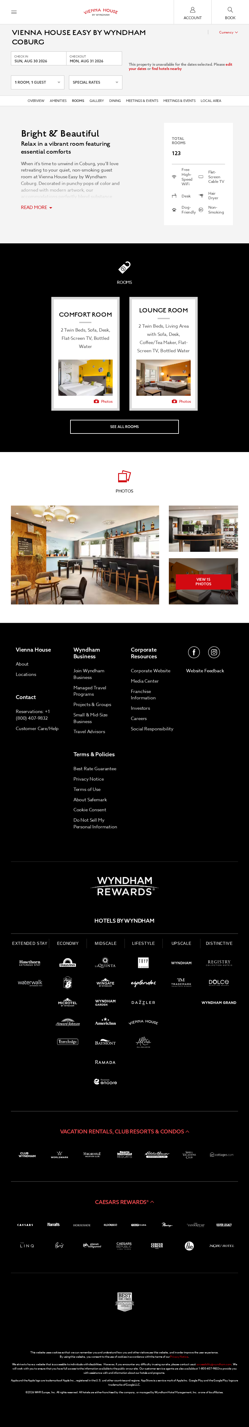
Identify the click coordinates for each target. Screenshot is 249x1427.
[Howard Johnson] (67, 1023)
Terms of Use (87, 789)
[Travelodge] (67, 1043)
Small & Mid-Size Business (90, 718)
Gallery (97, 100)
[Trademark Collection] (181, 984)
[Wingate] (105, 984)
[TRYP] (143, 964)
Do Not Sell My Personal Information (95, 823)
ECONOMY (68, 943)
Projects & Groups (92, 704)
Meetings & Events (142, 100)
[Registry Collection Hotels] (219, 964)
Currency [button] (226, 32)
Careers (139, 718)
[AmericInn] (105, 1023)
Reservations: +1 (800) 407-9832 (33, 715)
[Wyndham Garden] (105, 1003)
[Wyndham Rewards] (124, 886)
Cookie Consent (89, 809)
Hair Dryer (213, 195)
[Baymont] (105, 1043)
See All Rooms (124, 426)
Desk (186, 196)
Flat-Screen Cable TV (216, 177)
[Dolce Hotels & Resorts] (219, 984)
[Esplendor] (143, 984)
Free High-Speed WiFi (187, 176)
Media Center (145, 681)
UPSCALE (182, 943)
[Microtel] (67, 1003)
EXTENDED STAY (29, 943)
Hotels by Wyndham (124, 920)
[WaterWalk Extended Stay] (29, 984)
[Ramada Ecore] (105, 1082)
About (22, 664)
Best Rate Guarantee (94, 768)
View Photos (203, 581)
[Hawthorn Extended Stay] (29, 964)
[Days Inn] (67, 964)
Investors (140, 708)
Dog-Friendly (189, 209)
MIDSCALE (106, 943)
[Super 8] (67, 984)
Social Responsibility (152, 729)
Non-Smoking (216, 209)
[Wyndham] (181, 964)
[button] (124, 1131)
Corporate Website (150, 670)
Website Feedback (205, 670)
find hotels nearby (167, 68)
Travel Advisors (89, 731)
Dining (115, 100)
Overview (36, 100)
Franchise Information (143, 694)
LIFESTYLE (143, 943)
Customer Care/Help (37, 728)
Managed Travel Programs (89, 691)
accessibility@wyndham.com (213, 1364)
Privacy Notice (88, 779)
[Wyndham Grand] (219, 1003)
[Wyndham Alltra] (143, 1043)
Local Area (211, 100)
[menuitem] (14, 12)
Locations (26, 674)
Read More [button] (34, 207)
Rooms (78, 101)
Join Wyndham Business (88, 674)
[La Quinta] (105, 964)
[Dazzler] (143, 1003)
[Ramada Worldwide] (105, 1063)
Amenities (58, 100)
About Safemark (90, 799)
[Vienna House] (143, 1023)
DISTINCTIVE (219, 943)
